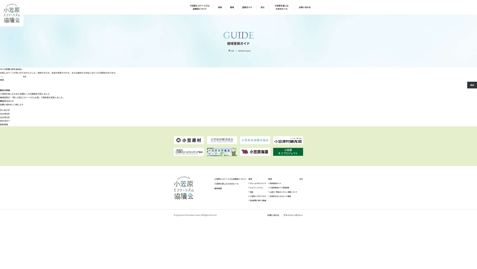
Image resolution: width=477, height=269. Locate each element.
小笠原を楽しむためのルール (282, 7)
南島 (251, 192)
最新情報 (4, 124)
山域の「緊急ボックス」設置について (283, 192)
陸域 (232, 7)
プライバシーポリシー (293, 215)
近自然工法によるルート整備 (280, 196)
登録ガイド (247, 7)
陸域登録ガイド (275, 183)
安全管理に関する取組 (258, 200)
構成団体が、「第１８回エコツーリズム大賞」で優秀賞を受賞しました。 (32, 97)
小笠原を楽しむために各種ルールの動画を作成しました (25, 93)
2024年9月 (5, 113)
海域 (220, 7)
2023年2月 (5, 117)
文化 (262, 7)
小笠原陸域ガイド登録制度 (279, 187)
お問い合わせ (305, 7)
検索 (2, 79)
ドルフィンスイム (256, 187)
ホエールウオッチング (258, 183)
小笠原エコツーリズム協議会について (200, 7)
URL (17, 104)
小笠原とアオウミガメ (258, 196)
